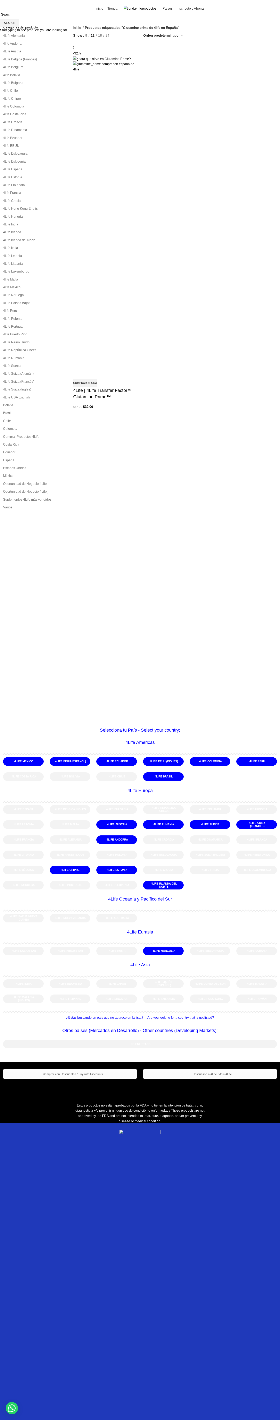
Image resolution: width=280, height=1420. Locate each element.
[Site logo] (140, 8)
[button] (12, 1408)
